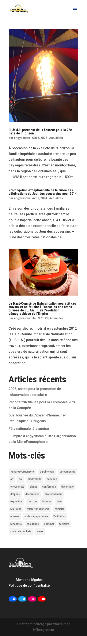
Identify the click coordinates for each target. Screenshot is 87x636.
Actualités (56, 138)
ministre (59, 508)
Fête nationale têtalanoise (29, 429)
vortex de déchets (20, 531)
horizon (32, 501)
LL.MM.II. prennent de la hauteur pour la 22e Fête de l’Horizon (40, 131)
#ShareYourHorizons (22, 471)
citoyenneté (17, 486)
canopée (52, 479)
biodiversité (34, 479)
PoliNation (59, 516)
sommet (49, 524)
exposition (16, 501)
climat (33, 486)
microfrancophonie (38, 508)
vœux (40, 531)
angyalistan (22, 138)
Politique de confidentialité (29, 585)
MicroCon (16, 508)
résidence (33, 524)
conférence (49, 486)
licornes (47, 501)
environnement (54, 494)
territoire (64, 524)
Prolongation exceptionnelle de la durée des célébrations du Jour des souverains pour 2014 (42, 192)
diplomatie (67, 486)
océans (14, 516)
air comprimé (67, 471)
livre (59, 501)
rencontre (16, 524)
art (12, 479)
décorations (32, 494)
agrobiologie (47, 471)
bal (20, 479)
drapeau (15, 494)
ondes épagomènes (36, 516)
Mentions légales (29, 580)
